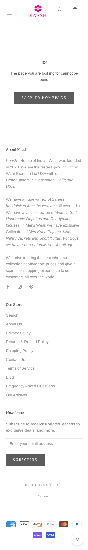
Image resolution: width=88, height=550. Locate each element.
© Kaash (44, 496)
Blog (10, 377)
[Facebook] (8, 286)
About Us (14, 324)
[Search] (63, 12)
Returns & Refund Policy (27, 342)
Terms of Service (20, 368)
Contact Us (15, 359)
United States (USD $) (42, 485)
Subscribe (25, 460)
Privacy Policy (18, 333)
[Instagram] (20, 286)
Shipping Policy (19, 351)
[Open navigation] (9, 12)
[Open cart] (78, 12)
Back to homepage (44, 98)
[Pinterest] (31, 286)
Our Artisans (16, 395)
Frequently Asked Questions (30, 386)
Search (12, 315)
